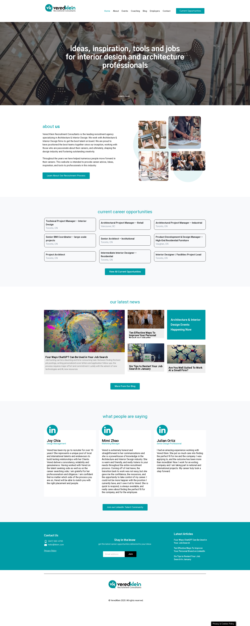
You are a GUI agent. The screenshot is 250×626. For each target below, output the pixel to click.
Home (107, 11)
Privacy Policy (50, 551)
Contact (166, 11)
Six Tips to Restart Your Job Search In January (145, 367)
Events (125, 11)
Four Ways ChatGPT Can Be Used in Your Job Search (76, 357)
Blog (145, 11)
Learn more (124, 96)
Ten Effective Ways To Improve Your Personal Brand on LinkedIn (142, 335)
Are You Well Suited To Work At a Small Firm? (185, 369)
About (116, 11)
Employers (155, 11)
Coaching (135, 11)
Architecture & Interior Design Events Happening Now (186, 324)
